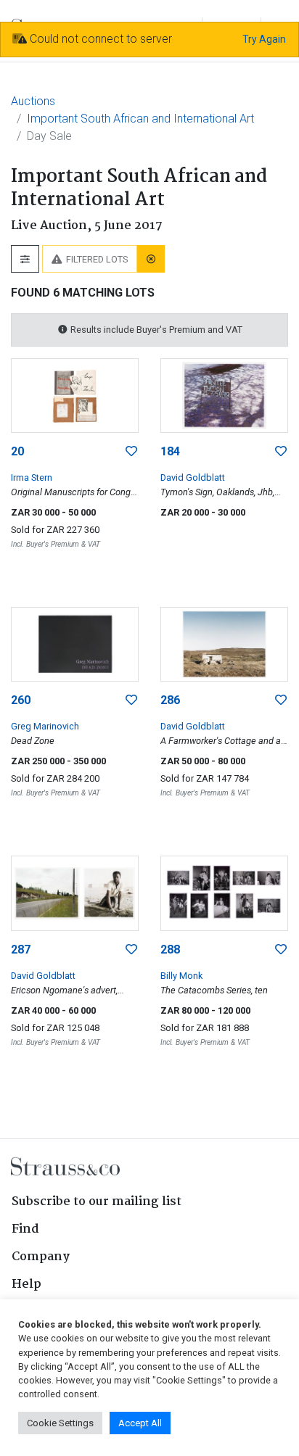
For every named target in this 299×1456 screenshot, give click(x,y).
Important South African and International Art (140, 118)
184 (170, 451)
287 (20, 949)
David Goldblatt (192, 477)
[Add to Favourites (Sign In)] (131, 451)
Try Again (264, 39)
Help (26, 1284)
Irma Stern (31, 477)
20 (17, 451)
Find (25, 1229)
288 (170, 949)
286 (170, 700)
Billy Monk (181, 975)
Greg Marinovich (45, 726)
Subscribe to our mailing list (96, 1202)
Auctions (33, 101)
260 (20, 700)
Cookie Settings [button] (60, 1423)
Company (41, 1257)
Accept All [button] (140, 1423)
